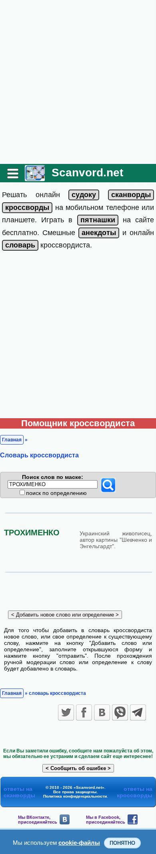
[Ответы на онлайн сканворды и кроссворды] (35, 178)
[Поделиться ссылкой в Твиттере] (66, 712)
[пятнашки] (97, 220)
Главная (12, 440)
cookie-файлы (79, 842)
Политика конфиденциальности (75, 796)
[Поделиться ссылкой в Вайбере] (120, 712)
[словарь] (20, 245)
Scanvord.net (87, 172)
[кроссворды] (27, 208)
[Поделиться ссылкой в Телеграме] (138, 712)
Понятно (122, 843)
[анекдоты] (98, 233)
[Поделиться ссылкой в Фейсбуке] (84, 712)
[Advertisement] (78, 82)
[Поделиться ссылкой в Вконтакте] (102, 712)
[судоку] (83, 195)
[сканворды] (131, 195)
